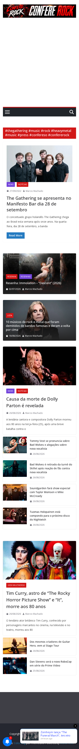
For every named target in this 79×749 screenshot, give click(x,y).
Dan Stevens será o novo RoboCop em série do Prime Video (51, 663)
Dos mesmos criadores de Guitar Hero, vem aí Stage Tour (50, 643)
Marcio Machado (34, 191)
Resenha (65, 269)
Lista (68, 319)
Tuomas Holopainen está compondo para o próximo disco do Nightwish (50, 515)
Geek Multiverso (16, 585)
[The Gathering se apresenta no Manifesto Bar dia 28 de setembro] (39, 163)
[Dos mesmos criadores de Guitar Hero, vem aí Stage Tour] (15, 646)
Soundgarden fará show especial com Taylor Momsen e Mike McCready (50, 492)
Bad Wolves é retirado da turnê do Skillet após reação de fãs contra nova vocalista (51, 468)
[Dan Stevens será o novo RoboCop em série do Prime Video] (15, 666)
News (10, 184)
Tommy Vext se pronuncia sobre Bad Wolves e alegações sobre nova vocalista (50, 444)
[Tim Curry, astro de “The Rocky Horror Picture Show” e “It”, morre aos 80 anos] (39, 560)
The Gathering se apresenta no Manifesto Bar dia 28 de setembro (39, 203)
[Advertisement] (39, 65)
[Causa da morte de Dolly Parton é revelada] (39, 366)
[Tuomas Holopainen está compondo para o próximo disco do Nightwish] (15, 518)
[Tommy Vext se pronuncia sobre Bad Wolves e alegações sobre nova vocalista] (15, 447)
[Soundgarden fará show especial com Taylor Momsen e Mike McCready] (15, 495)
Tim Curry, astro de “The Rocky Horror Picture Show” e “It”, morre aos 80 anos (38, 599)
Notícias (22, 184)
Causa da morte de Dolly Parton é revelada (32, 402)
